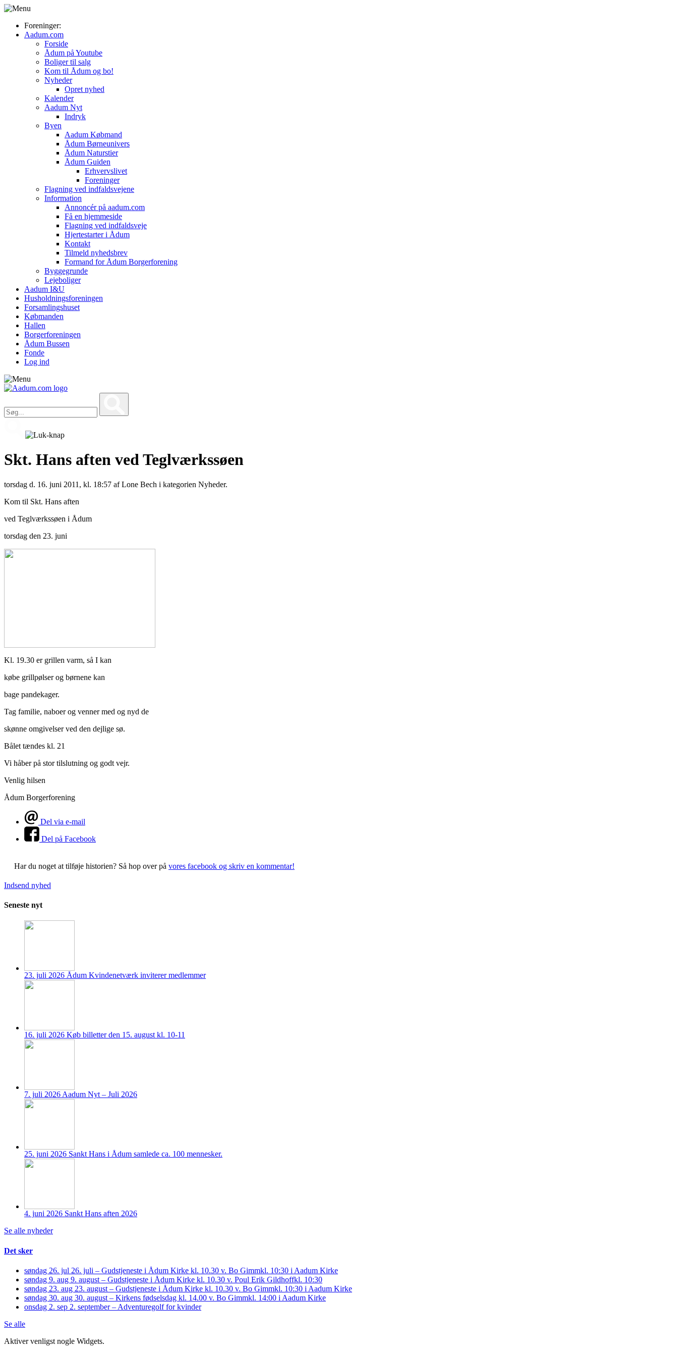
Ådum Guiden (87, 162)
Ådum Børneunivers (97, 143)
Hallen (34, 325)
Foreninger (102, 180)
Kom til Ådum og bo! (78, 71)
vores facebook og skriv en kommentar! (231, 866)
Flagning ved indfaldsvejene (89, 189)
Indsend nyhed (27, 885)
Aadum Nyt (63, 107)
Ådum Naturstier (91, 152)
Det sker (18, 1250)
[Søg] (114, 404)
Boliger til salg (67, 62)
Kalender (59, 98)
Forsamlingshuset (52, 307)
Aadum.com (44, 34)
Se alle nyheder (28, 1230)
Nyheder (58, 80)
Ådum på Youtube (73, 52)
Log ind (36, 361)
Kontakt (77, 243)
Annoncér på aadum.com (105, 207)
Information (63, 198)
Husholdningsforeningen (63, 298)
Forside (56, 43)
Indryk (75, 116)
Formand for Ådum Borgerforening (121, 261)
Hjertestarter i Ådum (97, 234)
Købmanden (44, 316)
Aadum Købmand (93, 134)
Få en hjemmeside (93, 216)
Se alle (14, 1324)
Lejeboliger (62, 280)
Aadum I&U (44, 289)
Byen (53, 125)
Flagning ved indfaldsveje (106, 225)
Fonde (34, 352)
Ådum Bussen (47, 343)
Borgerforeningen (52, 334)
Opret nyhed (84, 89)
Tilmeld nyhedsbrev (96, 252)
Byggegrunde (66, 271)
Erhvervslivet (106, 171)
